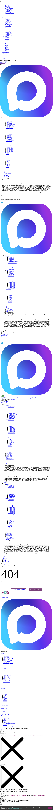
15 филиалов (12, 399)
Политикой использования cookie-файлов (15, 808)
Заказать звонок (4, 335)
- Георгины (6, 47)
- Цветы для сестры (8, 12)
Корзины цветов (9, 305)
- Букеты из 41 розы (8, 33)
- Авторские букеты (8, 4)
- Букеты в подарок (8, 11)
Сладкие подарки (5, 56)
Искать (12, 332)
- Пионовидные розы (8, 24)
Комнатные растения (6, 57)
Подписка (6, 175)
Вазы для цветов (7, 169)
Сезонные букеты (6, 557)
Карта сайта (5, 725)
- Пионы (6, 38)
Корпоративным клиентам (16, 0)
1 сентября (8, 461)
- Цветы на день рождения (9, 8)
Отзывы (22, 0)
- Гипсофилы (10, 292)
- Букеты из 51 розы (8, 35)
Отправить (2, 796)
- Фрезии (6, 46)
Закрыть (50, 808)
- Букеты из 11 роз (11, 279)
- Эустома (6, 42)
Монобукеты (4, 36)
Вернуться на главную (19, 589)
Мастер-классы (6, 176)
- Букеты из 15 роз (8, 28)
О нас (4, 721)
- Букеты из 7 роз (8, 25)
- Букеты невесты (8, 7)
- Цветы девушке (8, 6)
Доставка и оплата (8, 0)
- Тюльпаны (7, 37)
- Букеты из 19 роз (8, 29)
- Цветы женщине (11, 266)
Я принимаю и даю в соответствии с (23, 735)
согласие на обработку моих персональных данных (17, 735)
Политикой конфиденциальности (39, 735)
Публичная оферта (6, 724)
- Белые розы (7, 20)
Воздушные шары (5, 54)
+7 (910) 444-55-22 (3, 61)
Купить (3, 194)
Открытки (4, 55)
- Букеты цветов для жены (9, 13)
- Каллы (6, 50)
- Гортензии (7, 48)
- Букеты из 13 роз (9, 143)
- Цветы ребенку (7, 16)
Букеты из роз (4, 17)
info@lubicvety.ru (3, 62)
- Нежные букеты (8, 5)
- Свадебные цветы (8, 15)
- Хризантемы (7, 39)
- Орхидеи (6, 45)
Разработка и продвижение (7, 729)
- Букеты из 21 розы (8, 30)
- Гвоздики (6, 41)
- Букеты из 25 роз (8, 31)
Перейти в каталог (34, 589)
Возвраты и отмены (6, 722)
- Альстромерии (9, 156)
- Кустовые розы (7, 23)
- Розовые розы (7, 19)
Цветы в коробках (5, 52)
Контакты (27, 0)
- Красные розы (7, 18)
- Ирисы (6, 43)
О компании (2, 0)
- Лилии (6, 51)
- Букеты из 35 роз (8, 32)
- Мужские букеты (9, 130)
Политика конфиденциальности (9, 723)
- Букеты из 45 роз (8, 34)
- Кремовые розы (8, 21)
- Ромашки (6, 44)
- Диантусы (7, 49)
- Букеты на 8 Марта (8, 9)
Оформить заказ (3, 736)
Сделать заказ (2, 63)
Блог (24, 0)
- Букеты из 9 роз (8, 26)
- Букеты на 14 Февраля (9, 10)
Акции (3, 58)
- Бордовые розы (7, 22)
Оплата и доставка (6, 718)
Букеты (3, 3)
